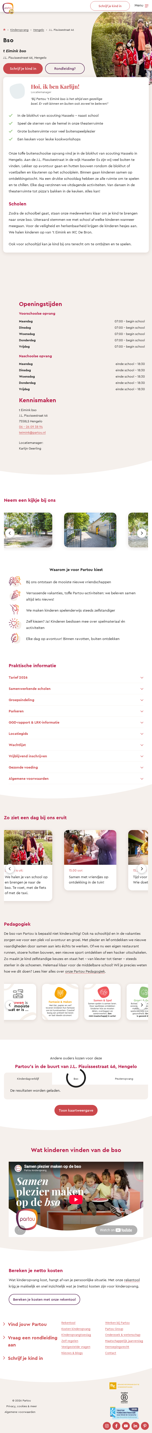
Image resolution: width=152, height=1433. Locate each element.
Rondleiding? (65, 68)
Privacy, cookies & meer (21, 1406)
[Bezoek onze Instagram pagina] (107, 1426)
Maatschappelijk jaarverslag (124, 1341)
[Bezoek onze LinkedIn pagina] (135, 1426)
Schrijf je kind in (23, 68)
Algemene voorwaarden (20, 1411)
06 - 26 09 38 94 (31, 427)
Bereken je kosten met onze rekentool (44, 1299)
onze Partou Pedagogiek (85, 971)
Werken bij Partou (117, 1323)
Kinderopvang (19, 29)
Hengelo (38, 29)
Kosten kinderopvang (75, 1329)
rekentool (132, 1280)
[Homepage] (4, 29)
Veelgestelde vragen (75, 1347)
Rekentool (68, 1323)
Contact (110, 1353)
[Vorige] (10, 533)
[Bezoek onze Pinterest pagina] (145, 1426)
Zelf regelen (69, 1341)
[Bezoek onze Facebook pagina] (116, 1426)
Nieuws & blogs (72, 1353)
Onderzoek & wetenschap (122, 1335)
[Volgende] (141, 533)
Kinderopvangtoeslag (76, 1335)
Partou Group (114, 1329)
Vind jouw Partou (27, 1324)
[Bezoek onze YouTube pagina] (126, 1426)
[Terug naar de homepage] (6, 6)
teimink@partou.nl (32, 432)
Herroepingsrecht (117, 1347)
